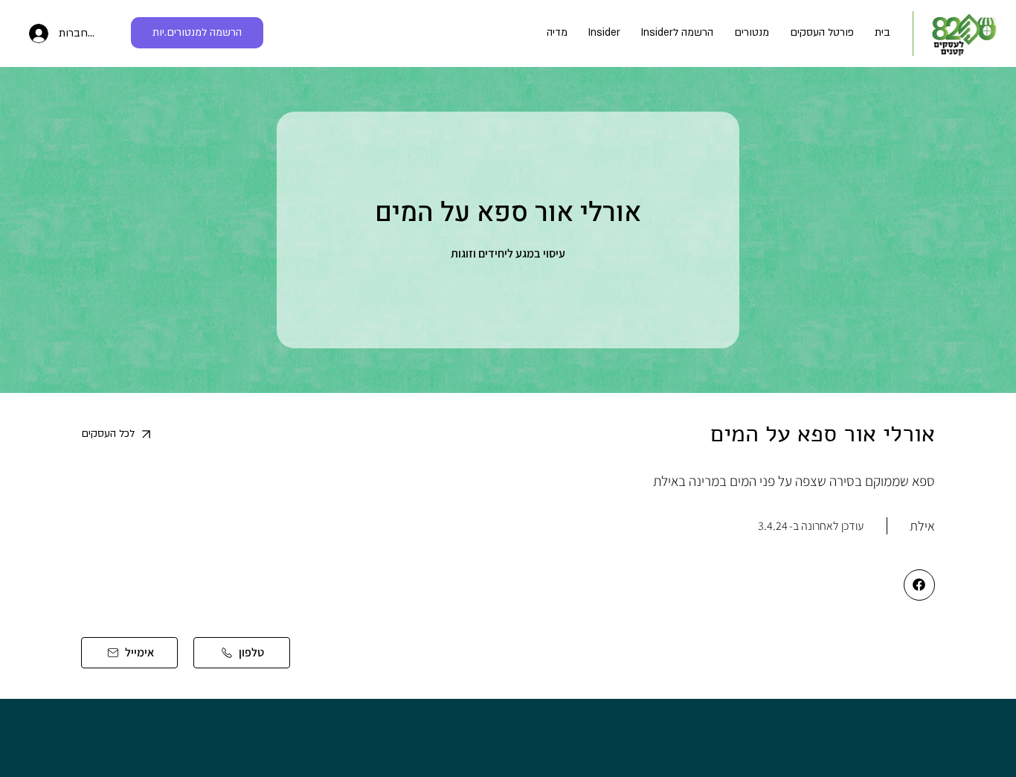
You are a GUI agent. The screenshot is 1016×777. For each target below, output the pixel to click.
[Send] (919, 585)
